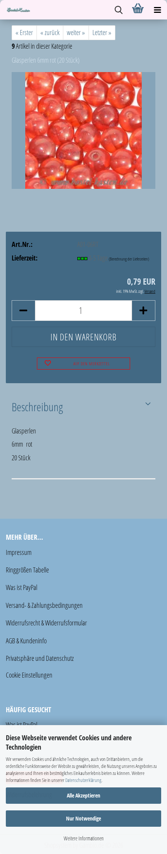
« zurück (49, 32)
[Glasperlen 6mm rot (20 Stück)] (83, 129)
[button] (23, 310)
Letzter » (101, 32)
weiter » (76, 32)
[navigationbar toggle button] (157, 9)
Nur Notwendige (83, 818)
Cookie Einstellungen (29, 675)
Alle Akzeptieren (83, 795)
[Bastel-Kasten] (15, 9)
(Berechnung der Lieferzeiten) (129, 259)
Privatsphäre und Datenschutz (40, 658)
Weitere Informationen (84, 838)
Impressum (18, 552)
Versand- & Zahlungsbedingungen (44, 605)
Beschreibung (37, 406)
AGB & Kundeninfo (26, 640)
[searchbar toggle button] (118, 9)
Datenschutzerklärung (83, 780)
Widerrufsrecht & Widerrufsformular (46, 622)
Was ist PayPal (21, 587)
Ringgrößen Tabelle (27, 569)
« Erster (24, 32)
